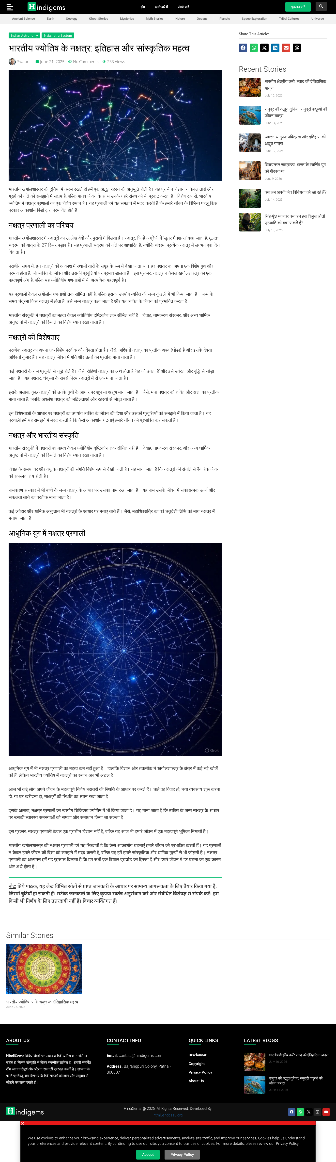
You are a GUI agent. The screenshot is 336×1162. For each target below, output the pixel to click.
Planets (224, 18)
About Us (196, 1081)
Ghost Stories (98, 18)
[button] (243, 48)
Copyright (197, 1064)
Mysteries (127, 18)
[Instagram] (317, 1112)
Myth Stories (155, 18)
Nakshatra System (58, 35)
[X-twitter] (309, 1112)
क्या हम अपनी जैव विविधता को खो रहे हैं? (295, 192)
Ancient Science (23, 18)
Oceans (202, 18)
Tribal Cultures (289, 18)
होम (143, 7)
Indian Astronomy (24, 35)
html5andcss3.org (168, 1115)
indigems (51, 7)
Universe (317, 18)
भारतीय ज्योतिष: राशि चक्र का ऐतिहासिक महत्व (42, 1001)
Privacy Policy (200, 1072)
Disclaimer (197, 1055)
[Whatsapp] (300, 1112)
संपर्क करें (183, 7)
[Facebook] (291, 1112)
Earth (50, 18)
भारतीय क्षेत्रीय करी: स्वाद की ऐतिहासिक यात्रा (298, 1055)
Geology (71, 18)
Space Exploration (254, 18)
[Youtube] (326, 1112)
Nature (180, 18)
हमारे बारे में (161, 7)
